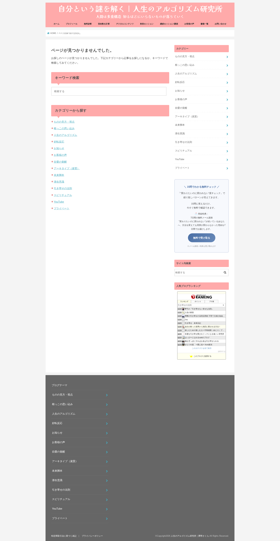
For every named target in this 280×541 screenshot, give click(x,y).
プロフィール (71, 24)
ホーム (56, 24)
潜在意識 (59, 181)
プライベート (61, 208)
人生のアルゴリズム (65, 135)
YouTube (59, 201)
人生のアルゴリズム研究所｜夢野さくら (190, 536)
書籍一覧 (204, 24)
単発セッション (147, 24)
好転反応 (59, 141)
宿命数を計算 (104, 24)
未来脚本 (59, 175)
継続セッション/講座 (169, 24)
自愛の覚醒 (60, 161)
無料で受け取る (201, 237)
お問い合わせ (220, 24)
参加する (221, 351)
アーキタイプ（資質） (67, 168)
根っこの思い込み (64, 128)
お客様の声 (189, 24)
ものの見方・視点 (64, 121)
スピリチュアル (63, 195)
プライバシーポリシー (92, 536)
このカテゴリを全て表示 (201, 348)
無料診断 (88, 24)
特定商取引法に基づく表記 (63, 536)
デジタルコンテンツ (125, 24)
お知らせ (59, 148)
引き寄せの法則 (63, 188)
